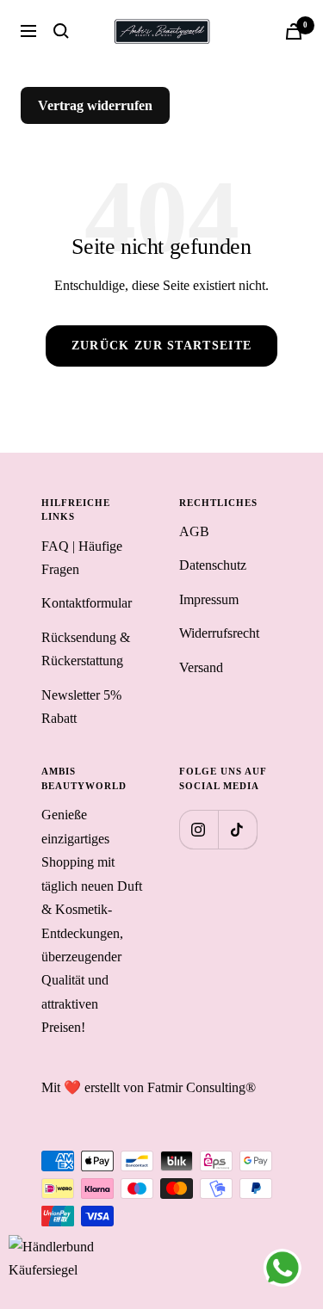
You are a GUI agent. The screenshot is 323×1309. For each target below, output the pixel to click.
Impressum (209, 599)
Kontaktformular (86, 603)
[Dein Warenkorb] (293, 31)
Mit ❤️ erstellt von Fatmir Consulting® (148, 1087)
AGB (194, 531)
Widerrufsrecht (219, 633)
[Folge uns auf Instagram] (198, 829)
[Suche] (61, 31)
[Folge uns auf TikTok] (237, 829)
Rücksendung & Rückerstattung (85, 649)
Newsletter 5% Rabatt (81, 707)
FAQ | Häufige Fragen (81, 558)
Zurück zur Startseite (161, 345)
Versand (201, 667)
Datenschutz (212, 565)
